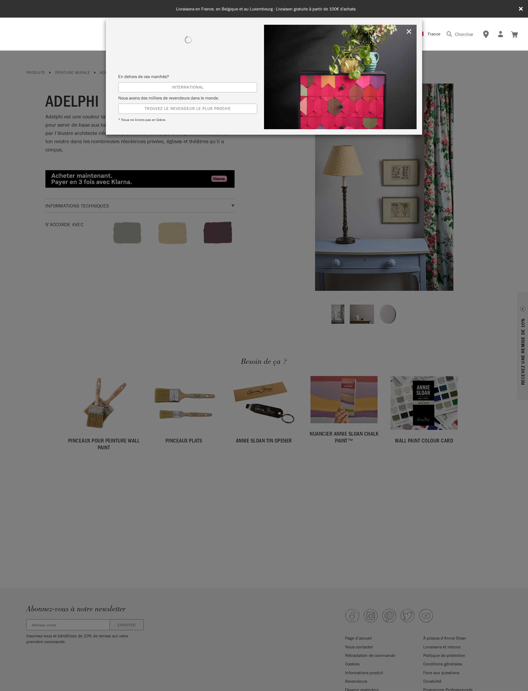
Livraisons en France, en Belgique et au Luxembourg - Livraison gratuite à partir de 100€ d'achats (266, 9)
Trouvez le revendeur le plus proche (187, 108)
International (188, 87)
